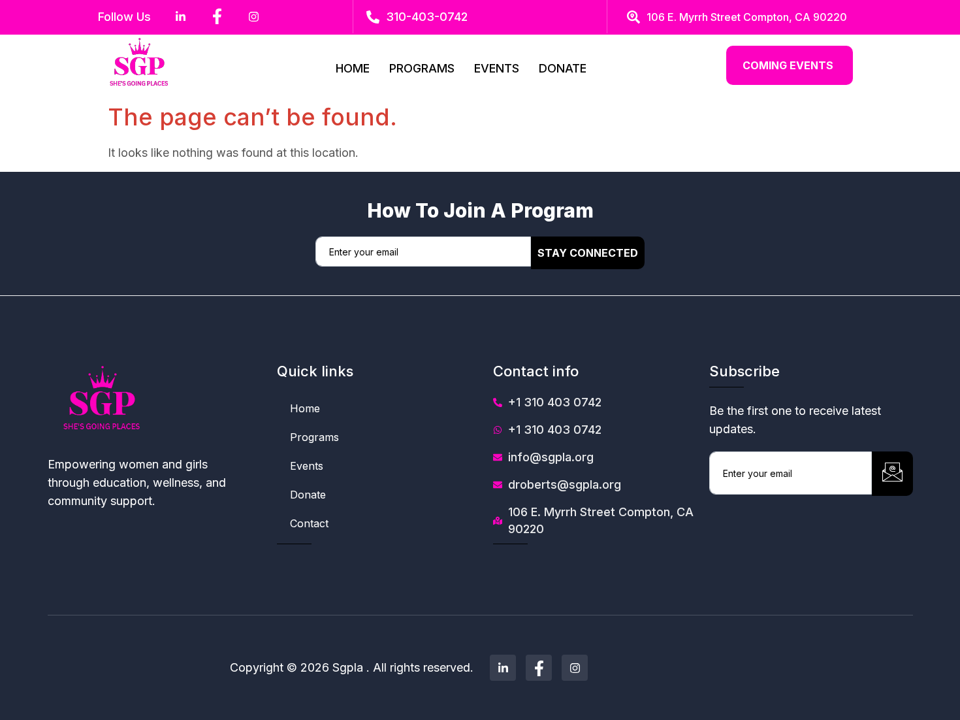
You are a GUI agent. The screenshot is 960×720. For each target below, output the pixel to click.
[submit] (892, 473)
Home (353, 68)
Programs (422, 68)
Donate (562, 68)
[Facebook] (539, 668)
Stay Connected (587, 252)
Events (496, 68)
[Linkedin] (503, 668)
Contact (309, 523)
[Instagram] (575, 668)
